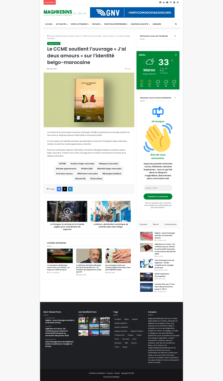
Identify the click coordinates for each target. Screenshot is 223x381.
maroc (134, 339)
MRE (126, 343)
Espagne (130, 335)
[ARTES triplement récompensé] (146, 277)
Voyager (96, 24)
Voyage (124, 347)
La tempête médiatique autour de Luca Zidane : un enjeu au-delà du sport (58, 267)
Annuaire (157, 24)
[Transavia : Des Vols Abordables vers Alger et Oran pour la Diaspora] (94, 326)
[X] (64, 189)
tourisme (134, 343)
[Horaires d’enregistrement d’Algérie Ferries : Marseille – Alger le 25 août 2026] (105, 326)
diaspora (135, 319)
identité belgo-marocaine (109, 168)
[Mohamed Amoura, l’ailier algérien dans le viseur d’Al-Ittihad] (83, 320)
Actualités (61, 24)
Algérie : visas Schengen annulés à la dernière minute (165, 235)
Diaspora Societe (62, 36)
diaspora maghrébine (121, 327)
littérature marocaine (88, 173)
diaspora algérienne (121, 323)
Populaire (143, 224)
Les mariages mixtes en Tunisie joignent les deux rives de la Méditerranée (118, 267)
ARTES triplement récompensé (162, 275)
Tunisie (117, 347)
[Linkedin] (70, 189)
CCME (63, 163)
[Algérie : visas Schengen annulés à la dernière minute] (146, 236)
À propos (109, 373)
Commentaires (170, 224)
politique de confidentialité (158, 205)
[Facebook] (59, 189)
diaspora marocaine (109, 163)
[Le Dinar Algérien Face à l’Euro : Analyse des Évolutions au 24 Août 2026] (83, 333)
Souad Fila (81, 178)
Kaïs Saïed (125, 339)
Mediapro (116, 377)
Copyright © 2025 (127, 373)
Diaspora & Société (139, 24)
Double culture (74, 36)
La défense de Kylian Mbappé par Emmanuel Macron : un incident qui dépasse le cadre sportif (88, 268)
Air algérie (118, 319)
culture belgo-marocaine (83, 163)
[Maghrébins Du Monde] (65, 13)
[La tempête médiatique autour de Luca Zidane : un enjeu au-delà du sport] (60, 256)
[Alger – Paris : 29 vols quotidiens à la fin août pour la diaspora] (94, 333)
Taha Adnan (96, 178)
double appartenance (67, 168)
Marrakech (118, 343)
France (117, 339)
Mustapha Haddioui (112, 173)
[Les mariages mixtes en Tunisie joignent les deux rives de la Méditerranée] (118, 256)
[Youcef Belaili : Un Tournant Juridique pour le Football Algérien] (94, 320)
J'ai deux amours (65, 173)
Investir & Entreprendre (115, 24)
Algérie (126, 319)
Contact (117, 373)
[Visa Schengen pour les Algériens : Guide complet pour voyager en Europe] (146, 263)
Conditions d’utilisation (97, 373)
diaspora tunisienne (137, 331)
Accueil (49, 24)
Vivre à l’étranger (79, 24)
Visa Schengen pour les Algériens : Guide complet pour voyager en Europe (164, 264)
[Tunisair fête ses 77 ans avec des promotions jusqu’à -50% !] (146, 287)
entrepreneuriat (120, 335)
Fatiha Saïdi (87, 168)
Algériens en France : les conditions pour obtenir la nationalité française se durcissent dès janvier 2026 (165, 249)
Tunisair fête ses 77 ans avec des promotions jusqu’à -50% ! (165, 286)
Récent (156, 224)
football (139, 335)
